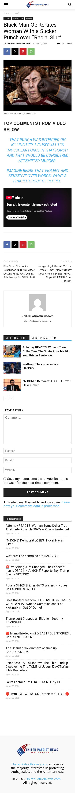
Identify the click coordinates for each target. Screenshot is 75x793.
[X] (15, 51)
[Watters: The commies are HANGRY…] (12, 368)
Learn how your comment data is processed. (36, 504)
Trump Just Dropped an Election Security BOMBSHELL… (34, 620)
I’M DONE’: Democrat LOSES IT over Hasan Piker (35, 542)
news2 (16, 13)
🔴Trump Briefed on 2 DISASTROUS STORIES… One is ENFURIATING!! (38, 635)
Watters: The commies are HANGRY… (32, 556)
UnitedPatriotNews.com (18, 43)
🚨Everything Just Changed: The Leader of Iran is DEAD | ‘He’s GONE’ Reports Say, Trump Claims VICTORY (37, 570)
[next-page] (11, 398)
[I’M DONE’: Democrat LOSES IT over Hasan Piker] (12, 385)
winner (29, 18)
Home (6, 13)
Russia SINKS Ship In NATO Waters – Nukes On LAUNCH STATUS (37, 587)
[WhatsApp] (31, 51)
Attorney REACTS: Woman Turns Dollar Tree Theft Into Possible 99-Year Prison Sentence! (46, 351)
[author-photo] (37, 311)
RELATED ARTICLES (16, 338)
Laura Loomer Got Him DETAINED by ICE (34, 682)
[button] (6, 4)
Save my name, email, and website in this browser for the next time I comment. (35, 481)
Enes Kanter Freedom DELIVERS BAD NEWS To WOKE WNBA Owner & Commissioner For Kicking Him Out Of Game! (38, 603)
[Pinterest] (23, 51)
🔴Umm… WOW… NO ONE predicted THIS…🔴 (37, 694)
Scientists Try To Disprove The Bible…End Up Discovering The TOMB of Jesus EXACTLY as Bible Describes (37, 666)
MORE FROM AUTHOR (44, 338)
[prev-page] (5, 398)
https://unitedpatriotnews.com (37, 321)
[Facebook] (6, 51)
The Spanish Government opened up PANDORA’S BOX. (31, 650)
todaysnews (18, 18)
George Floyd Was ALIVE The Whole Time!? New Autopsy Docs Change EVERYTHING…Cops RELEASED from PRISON (55, 274)
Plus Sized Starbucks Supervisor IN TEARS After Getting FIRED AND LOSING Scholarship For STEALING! (19, 272)
